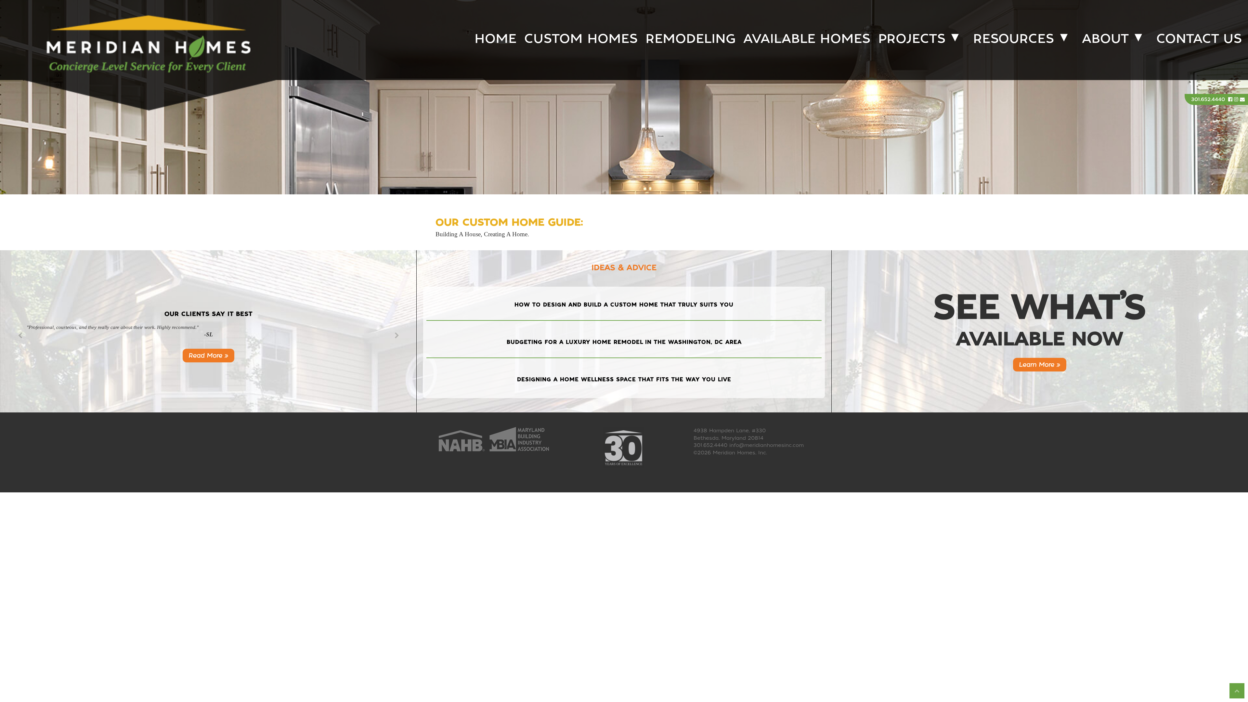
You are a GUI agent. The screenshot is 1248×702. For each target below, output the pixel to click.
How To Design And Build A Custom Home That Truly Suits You (624, 305)
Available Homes (806, 38)
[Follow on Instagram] (1237, 99)
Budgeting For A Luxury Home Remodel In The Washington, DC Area (624, 342)
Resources (1013, 38)
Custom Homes (581, 38)
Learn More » (1039, 364)
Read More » (208, 355)
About (1105, 38)
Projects (911, 38)
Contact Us (1199, 38)
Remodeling (690, 38)
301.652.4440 (1208, 99)
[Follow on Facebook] (1231, 99)
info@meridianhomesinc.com (766, 445)
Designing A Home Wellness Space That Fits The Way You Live (624, 379)
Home (495, 38)
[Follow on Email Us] (1242, 99)
